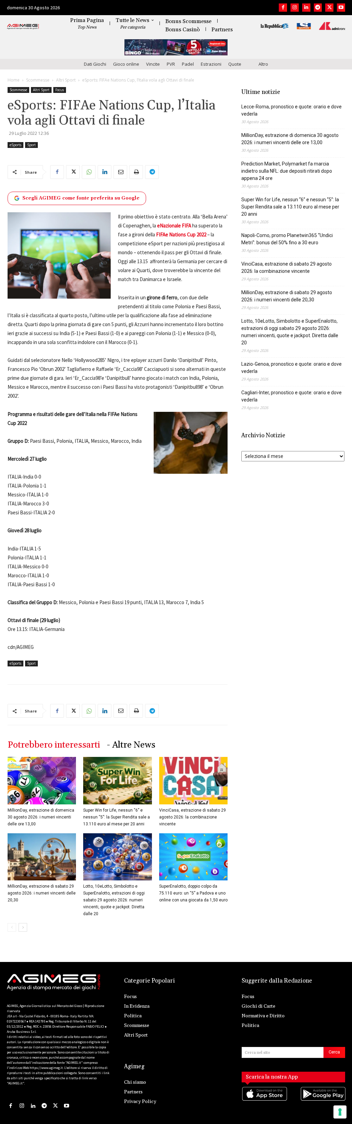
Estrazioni (211, 64)
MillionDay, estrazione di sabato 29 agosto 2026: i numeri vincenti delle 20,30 (42, 893)
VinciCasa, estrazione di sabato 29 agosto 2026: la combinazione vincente (192, 817)
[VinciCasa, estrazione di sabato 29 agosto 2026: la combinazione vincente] (193, 780)
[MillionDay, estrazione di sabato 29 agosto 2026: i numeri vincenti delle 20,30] (42, 856)
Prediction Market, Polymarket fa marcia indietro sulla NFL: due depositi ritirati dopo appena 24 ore (286, 171)
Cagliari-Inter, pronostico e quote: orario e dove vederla (291, 396)
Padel (188, 64)
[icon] (264, 1101)
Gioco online (126, 64)
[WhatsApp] (89, 172)
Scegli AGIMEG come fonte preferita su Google (81, 198)
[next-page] (23, 927)
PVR (171, 64)
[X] (329, 7)
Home (14, 80)
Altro (263, 64)
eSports (15, 144)
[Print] (136, 172)
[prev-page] (12, 927)
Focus (59, 89)
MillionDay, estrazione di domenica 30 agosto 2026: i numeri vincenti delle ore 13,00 (41, 817)
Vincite (153, 64)
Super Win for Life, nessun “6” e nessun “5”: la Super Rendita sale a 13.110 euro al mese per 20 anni (116, 817)
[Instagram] (294, 7)
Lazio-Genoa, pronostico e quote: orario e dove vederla (291, 367)
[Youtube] (341, 7)
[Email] (120, 172)
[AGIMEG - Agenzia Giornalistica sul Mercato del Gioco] (23, 26)
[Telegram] (318, 7)
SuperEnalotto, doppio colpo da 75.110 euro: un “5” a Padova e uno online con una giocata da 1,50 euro (193, 893)
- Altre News (131, 745)
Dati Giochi (95, 64)
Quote (234, 64)
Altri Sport (66, 80)
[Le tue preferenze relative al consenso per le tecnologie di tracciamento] (339, 1111)
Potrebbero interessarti (54, 745)
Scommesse (38, 80)
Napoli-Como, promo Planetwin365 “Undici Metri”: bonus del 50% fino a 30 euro (287, 239)
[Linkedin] (306, 7)
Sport (31, 144)
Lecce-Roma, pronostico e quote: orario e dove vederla (291, 110)
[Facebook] (283, 7)
